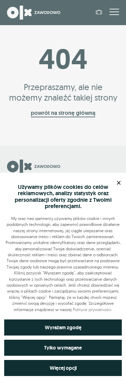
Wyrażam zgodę (63, 327)
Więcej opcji (63, 368)
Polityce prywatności (92, 309)
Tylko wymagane (63, 348)
